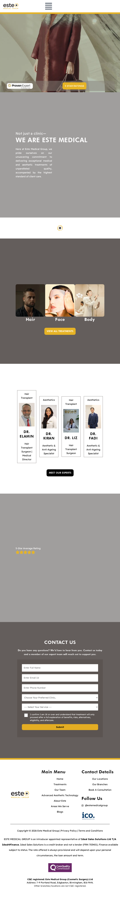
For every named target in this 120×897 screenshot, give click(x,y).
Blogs (60, 811)
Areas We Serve (60, 806)
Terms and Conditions (90, 830)
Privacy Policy (69, 830)
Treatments (60, 784)
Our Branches (100, 784)
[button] (74, 85)
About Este (60, 800)
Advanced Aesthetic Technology (60, 795)
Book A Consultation (100, 789)
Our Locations (100, 778)
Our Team (60, 789)
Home (60, 778)
